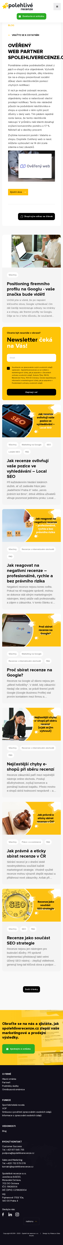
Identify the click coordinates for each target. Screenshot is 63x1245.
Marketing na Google (31, 444)
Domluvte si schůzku (33, 16)
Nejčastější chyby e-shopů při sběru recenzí (30, 766)
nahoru (29, 1221)
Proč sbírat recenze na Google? (29, 672)
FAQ (27, 452)
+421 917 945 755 (15, 1149)
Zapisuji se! (31, 392)
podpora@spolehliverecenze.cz (18, 1153)
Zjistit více (16, 192)
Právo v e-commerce (31, 842)
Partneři (6, 1082)
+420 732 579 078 (16, 1163)
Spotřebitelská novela (13, 1105)
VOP (4, 1108)
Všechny (13, 275)
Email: (12, 358)
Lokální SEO (14, 452)
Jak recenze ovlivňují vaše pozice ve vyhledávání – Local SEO (28, 468)
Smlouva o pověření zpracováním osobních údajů (26, 1112)
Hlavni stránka (9, 1079)
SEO (49, 444)
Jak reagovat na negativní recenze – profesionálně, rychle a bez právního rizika (30, 573)
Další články (31, 989)
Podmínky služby (10, 1086)
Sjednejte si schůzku (20, 1049)
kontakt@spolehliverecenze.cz (17, 1166)
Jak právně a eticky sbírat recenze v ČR (26, 853)
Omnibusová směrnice (13, 1089)
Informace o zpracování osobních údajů (22, 1115)
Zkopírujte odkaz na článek (38, 216)
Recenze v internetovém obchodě (38, 549)
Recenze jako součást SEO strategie (28, 940)
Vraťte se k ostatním (25, 35)
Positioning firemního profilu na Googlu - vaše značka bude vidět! (31, 289)
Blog (4, 1131)
